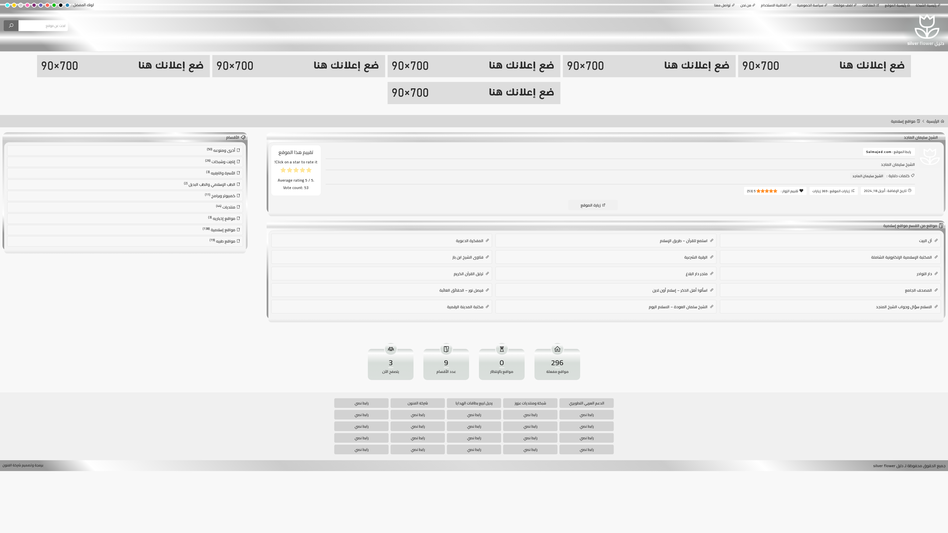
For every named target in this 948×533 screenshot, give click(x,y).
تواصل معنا (722, 5)
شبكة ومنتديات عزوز (530, 403)
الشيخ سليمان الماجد (867, 176)
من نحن (745, 5)
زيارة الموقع (591, 205)
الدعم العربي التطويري (586, 403)
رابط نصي (362, 403)
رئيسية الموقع (895, 5)
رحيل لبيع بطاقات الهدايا (474, 403)
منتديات (226, 207)
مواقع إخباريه (222, 218)
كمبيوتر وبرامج (220, 195)
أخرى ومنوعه (221, 150)
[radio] (309, 171)
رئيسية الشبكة (926, 5)
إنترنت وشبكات (220, 161)
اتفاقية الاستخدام (774, 5)
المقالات (868, 5)
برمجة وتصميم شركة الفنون (22, 465)
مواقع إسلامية (903, 121)
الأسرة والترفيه (221, 173)
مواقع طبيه (223, 241)
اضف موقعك (843, 5)
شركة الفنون (418, 403)
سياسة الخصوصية (810, 5)
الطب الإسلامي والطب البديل (210, 184)
